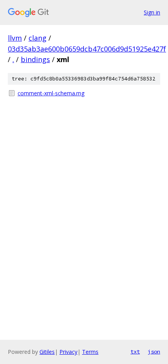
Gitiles (47, 351)
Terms (90, 351)
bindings (35, 59)
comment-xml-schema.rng (51, 93)
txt (135, 351)
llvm (15, 38)
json (154, 351)
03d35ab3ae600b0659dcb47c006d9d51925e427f (87, 49)
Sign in (152, 12)
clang (37, 38)
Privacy (68, 351)
